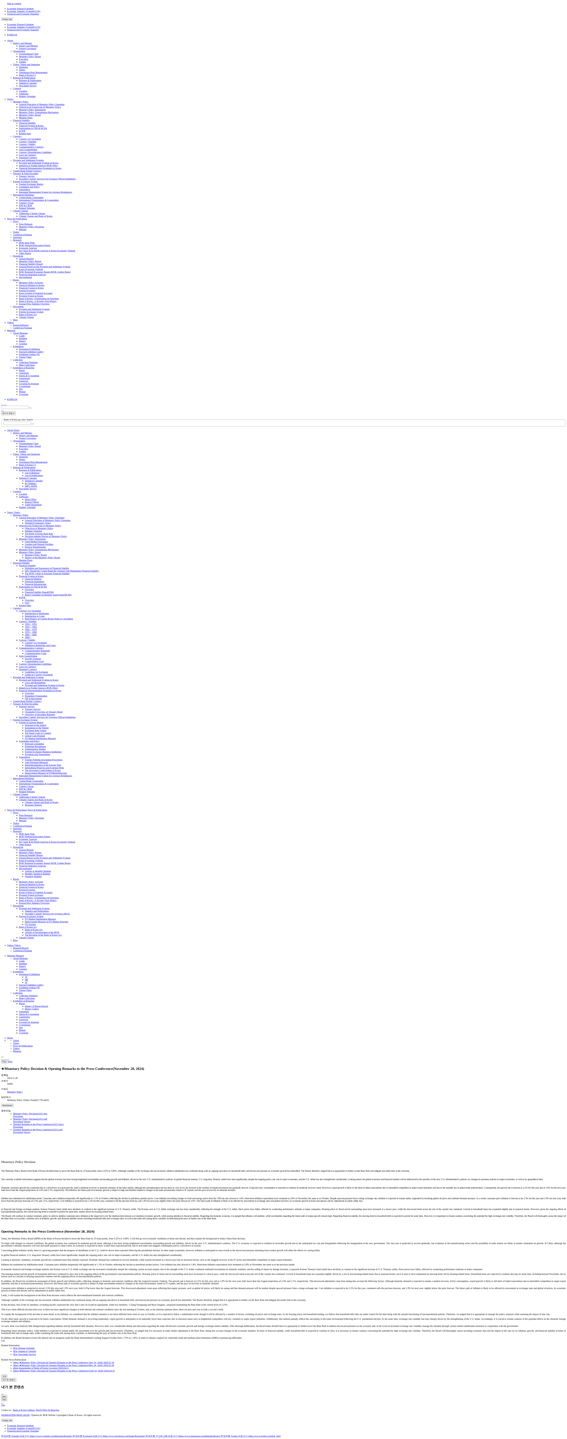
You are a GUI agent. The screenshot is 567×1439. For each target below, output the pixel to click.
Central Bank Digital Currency (27, 171)
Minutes (22, 229)
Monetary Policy (20, 101)
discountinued (25, 277)
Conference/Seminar (22, 234)
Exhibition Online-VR (29, 354)
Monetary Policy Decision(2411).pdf (30, 1119)
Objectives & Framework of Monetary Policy (40, 107)
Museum (17, 1051)
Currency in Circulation (30, 139)
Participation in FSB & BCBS (33, 128)
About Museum (20, 333)
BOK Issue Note (27, 242)
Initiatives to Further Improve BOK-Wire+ (38, 165)
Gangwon (23, 381)
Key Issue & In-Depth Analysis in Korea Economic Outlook (47, 250)
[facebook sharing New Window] (5, 1059)
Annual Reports (26, 258)
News (15, 221)
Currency (17, 136)
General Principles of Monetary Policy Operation (42, 104)
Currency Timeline (27, 141)
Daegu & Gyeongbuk (29, 375)
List (3, 1340)
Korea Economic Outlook (31, 269)
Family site (7, 19)
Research (17, 240)
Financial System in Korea (31, 125)
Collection (18, 359)
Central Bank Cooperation (31, 197)
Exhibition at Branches (23, 367)
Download (18, 1116)
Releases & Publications (24, 78)
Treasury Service (27, 176)
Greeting (23, 344)
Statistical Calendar (28, 83)
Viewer (26, 1121)
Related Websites (27, 208)
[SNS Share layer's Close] (2, 1059)
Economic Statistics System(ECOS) (23, 11)
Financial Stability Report (31, 264)
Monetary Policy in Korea (31, 282)
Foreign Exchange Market (31, 184)
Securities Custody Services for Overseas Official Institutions (47, 179)
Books (16, 280)
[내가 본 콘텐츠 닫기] (2, 1394)
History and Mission (22, 43)
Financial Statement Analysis (32, 274)
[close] (2, 1403)
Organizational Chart (28, 54)
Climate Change (20, 211)
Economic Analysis (28, 248)
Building (23, 338)
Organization (19, 51)
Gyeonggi (23, 394)
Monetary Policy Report (30, 261)
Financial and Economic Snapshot (23, 14)
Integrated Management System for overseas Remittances (45, 192)
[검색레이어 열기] (5, 405)
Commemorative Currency (31, 147)
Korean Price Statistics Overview (34, 304)
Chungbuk (24, 373)
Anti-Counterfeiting (28, 149)
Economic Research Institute (20, 8)
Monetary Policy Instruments (32, 109)
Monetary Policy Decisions (31, 226)
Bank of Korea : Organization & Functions (39, 298)
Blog (15, 320)
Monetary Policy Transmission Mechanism (39, 112)
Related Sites (25, 133)
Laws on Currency (27, 155)
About (16, 1040)
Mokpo (22, 391)
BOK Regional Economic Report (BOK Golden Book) (45, 272)
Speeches (17, 237)
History (22, 341)
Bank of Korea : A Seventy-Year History (38, 301)
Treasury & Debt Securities (25, 173)
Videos (16, 1048)
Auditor (22, 62)
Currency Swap (26, 203)
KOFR (22, 131)
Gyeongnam (24, 386)
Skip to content (14, 3)
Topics (16, 1043)
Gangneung (24, 378)
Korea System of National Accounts (35, 293)
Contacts (17, 88)
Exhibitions (18, 346)
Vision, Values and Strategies (26, 64)
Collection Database (28, 362)
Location (23, 91)
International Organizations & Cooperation (39, 200)
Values (22, 70)
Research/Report (20, 325)
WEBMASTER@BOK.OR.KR (15, 1415)
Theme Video (25, 357)
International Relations (23, 195)
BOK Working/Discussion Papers (34, 245)
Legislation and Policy (29, 187)
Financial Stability (21, 120)
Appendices (24, 189)
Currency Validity (27, 144)
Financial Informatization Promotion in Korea (40, 168)
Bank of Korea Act (28, 314)
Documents (18, 306)
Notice (16, 232)
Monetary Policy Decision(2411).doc (30, 1113)
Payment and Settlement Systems (28, 160)
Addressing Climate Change (32, 213)
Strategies (23, 67)
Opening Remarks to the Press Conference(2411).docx (38, 1124)
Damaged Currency (28, 157)
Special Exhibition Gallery (31, 352)
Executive (23, 59)
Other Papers (25, 253)
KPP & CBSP (25, 205)
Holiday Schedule (27, 96)
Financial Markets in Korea (31, 285)
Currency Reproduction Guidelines (35, 152)
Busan (22, 370)
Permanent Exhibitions (29, 349)
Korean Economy (27, 290)
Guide (22, 336)
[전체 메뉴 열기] (2, 405)
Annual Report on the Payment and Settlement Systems (44, 266)
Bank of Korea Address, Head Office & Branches (36, 1410)
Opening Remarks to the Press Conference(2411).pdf (37, 1129)
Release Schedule (24, 1348)
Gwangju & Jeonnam (29, 383)
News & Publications (23, 1046)
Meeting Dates (25, 117)
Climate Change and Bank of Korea (35, 216)
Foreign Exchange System (25, 181)
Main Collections (27, 365)
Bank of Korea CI (27, 75)
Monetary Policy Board (30, 56)
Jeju (21, 389)
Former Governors (27, 48)
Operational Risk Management (33, 72)
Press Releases (25, 224)
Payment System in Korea (31, 296)
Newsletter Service (27, 86)
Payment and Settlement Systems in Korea (38, 163)
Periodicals (18, 256)
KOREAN (12, 35)
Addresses (23, 94)
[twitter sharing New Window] (8, 1059)
